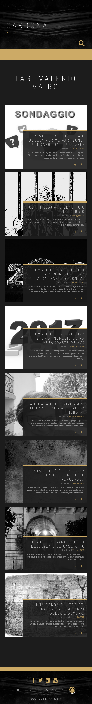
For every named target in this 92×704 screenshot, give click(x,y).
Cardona (27, 25)
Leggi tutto (78, 164)
